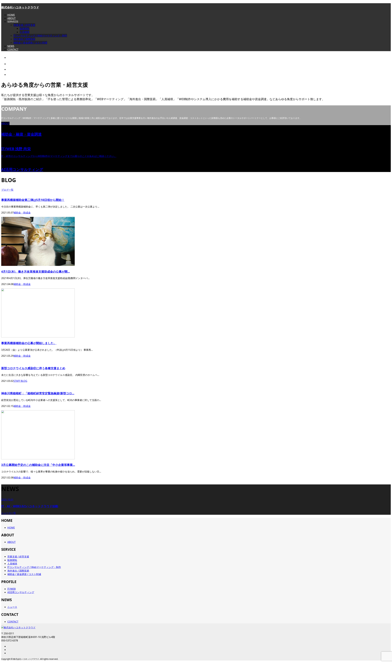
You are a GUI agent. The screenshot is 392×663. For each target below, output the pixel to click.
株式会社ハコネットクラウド (20, 7)
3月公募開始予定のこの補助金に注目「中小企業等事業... (38, 465)
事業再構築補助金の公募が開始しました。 (29, 343)
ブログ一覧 (7, 189)
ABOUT (11, 18)
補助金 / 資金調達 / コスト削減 (30, 42)
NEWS (10, 46)
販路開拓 (24, 28)
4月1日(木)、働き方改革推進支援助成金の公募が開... (35, 271)
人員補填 (24, 32)
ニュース (12, 607)
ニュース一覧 (8, 513)
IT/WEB (11, 589)
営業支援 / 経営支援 (24, 25)
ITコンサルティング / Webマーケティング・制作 (40, 35)
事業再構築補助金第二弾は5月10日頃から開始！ (32, 200)
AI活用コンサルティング (20, 592)
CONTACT (12, 49)
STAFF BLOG (20, 381)
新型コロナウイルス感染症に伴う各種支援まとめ (33, 368)
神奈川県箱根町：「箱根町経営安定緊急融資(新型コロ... (37, 393)
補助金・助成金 (22, 212)
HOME (11, 15)
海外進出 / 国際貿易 (24, 39)
